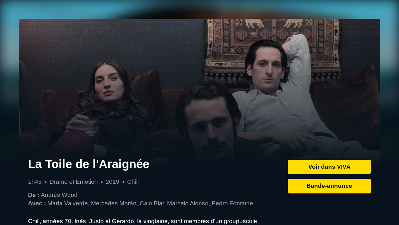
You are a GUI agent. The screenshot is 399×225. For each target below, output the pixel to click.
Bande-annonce (329, 185)
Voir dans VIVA (329, 166)
